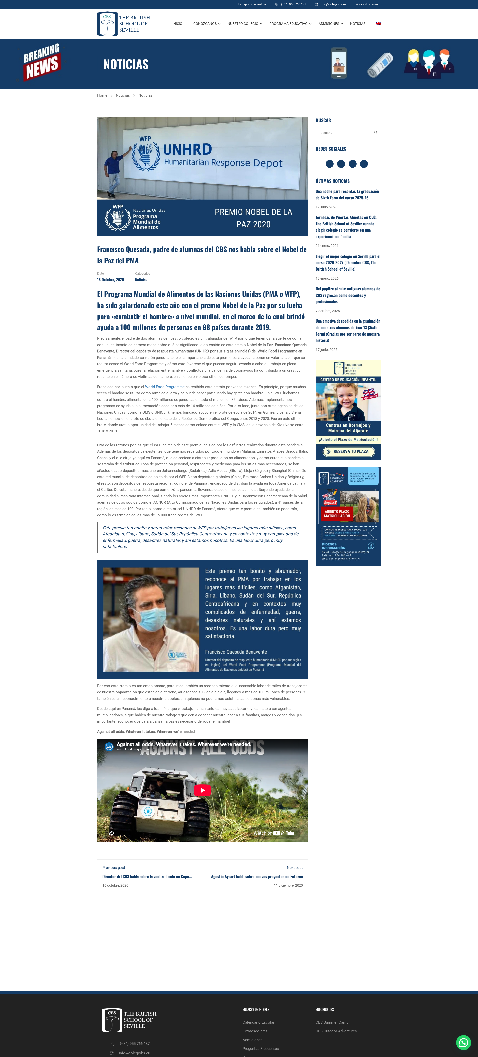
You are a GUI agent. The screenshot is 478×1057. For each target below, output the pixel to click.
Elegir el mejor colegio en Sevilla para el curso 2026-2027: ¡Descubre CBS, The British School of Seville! (348, 262)
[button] (463, 1042)
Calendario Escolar (258, 1022)
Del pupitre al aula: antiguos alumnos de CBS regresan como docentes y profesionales (348, 295)
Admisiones (329, 24)
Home (102, 95)
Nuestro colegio (243, 24)
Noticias (357, 24)
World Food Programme (165, 387)
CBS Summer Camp (332, 1022)
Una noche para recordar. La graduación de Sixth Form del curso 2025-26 (347, 194)
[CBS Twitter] (214, 4)
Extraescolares (255, 1031)
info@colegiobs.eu (134, 1053)
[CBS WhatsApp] (178, 4)
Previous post (113, 867)
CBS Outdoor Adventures (336, 1031)
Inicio (177, 24)
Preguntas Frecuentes (261, 1048)
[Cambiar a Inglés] (376, 23)
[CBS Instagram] (201, 4)
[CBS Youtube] (226, 4)
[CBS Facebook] (189, 4)
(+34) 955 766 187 (135, 1043)
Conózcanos (205, 24)
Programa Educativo (288, 24)
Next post (295, 867)
